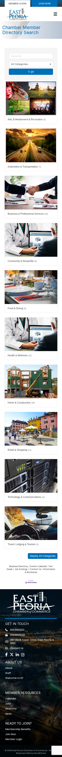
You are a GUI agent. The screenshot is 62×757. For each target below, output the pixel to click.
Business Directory (18, 566)
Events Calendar (38, 566)
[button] (17, 3)
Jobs (8, 703)
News (8, 713)
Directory (11, 708)
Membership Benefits (18, 729)
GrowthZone (40, 753)
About (8, 668)
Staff (8, 673)
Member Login (13, 739)
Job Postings (21, 569)
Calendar (10, 698)
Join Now (10, 734)
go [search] (32, 71)
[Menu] (55, 14)
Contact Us (35, 569)
